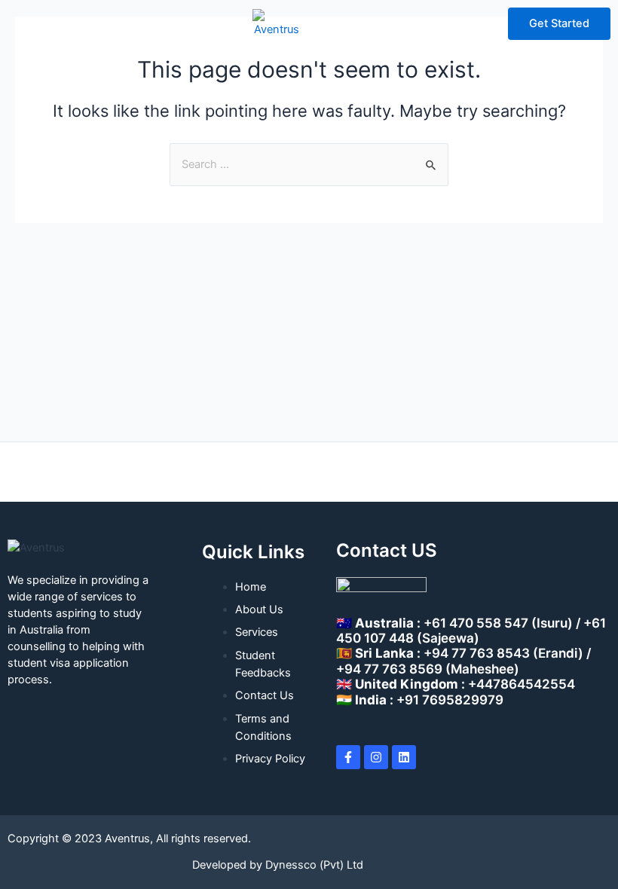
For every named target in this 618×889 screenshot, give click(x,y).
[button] (29, 23)
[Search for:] (309, 164)
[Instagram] (376, 757)
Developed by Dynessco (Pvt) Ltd (277, 865)
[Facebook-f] (348, 757)
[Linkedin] (404, 757)
